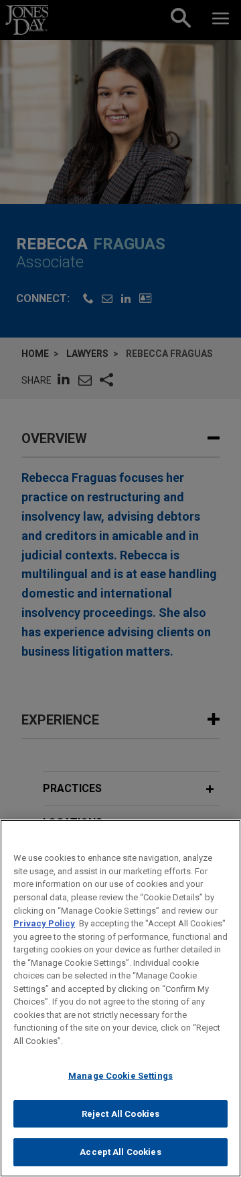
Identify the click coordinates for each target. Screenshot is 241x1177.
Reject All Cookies (120, 1114)
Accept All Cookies (120, 1152)
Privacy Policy (44, 923)
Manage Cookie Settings (120, 1076)
